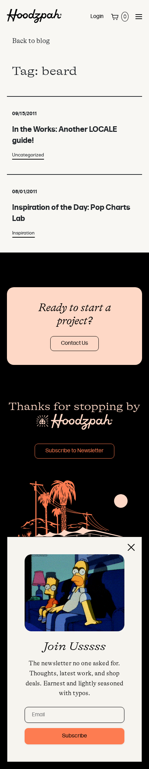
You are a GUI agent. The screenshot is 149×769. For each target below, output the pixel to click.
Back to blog (31, 41)
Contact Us (74, 343)
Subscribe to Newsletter (74, 451)
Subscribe (74, 736)
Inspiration (23, 233)
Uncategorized (28, 155)
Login (97, 16)
